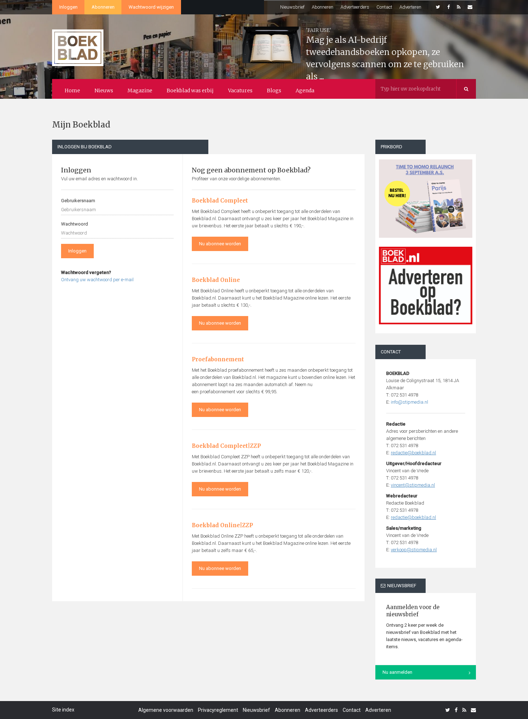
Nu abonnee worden (220, 243)
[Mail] (470, 7)
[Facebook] (448, 7)
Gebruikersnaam (78, 200)
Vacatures (240, 90)
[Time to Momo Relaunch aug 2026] (425, 196)
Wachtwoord (74, 224)
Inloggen (68, 7)
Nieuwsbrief (292, 7)
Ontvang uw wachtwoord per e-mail (97, 279)
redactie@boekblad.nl (413, 452)
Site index (63, 710)
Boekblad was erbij (190, 90)
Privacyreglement (218, 710)
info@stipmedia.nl (409, 402)
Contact (384, 7)
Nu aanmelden (397, 672)
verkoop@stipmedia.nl (414, 549)
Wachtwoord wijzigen (151, 7)
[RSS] (458, 7)
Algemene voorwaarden (165, 710)
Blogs (274, 90)
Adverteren (410, 7)
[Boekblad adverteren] (425, 285)
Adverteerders (355, 7)
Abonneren (103, 7)
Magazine (140, 90)
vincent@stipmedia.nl (413, 485)
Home (72, 90)
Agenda (305, 90)
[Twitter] (438, 7)
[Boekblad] (77, 44)
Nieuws (103, 90)
